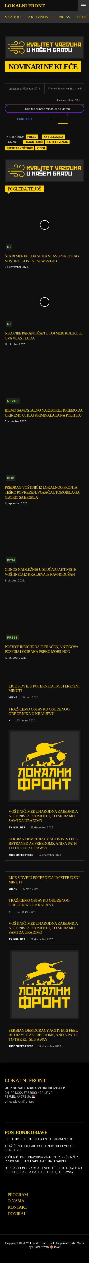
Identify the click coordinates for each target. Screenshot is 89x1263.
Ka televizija (53, 136)
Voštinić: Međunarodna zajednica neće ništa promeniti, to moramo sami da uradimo (43, 815)
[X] (42, 1109)
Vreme (13, 697)
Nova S (13, 401)
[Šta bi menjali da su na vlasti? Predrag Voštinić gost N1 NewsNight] (44, 225)
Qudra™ (37, 1247)
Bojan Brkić (33, 142)
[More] (63, 119)
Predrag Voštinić (19, 148)
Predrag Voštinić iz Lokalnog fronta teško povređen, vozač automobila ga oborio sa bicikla (42, 492)
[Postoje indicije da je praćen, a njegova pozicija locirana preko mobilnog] (44, 615)
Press (32, 136)
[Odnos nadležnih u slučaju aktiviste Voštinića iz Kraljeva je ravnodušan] (44, 538)
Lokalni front (38, 1243)
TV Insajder (17, 827)
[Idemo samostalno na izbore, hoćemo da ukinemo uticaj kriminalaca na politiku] (44, 379)
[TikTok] (30, 1109)
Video (41, 148)
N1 (9, 247)
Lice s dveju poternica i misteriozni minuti (39, 1139)
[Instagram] (18, 1109)
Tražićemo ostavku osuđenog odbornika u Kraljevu (39, 902)
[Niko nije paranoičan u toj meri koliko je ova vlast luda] (44, 302)
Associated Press (21, 854)
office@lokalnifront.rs (19, 1101)
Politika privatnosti (62, 1243)
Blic (10, 478)
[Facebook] (6, 1109)
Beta (11, 560)
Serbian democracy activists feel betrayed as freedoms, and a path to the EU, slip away (43, 843)
